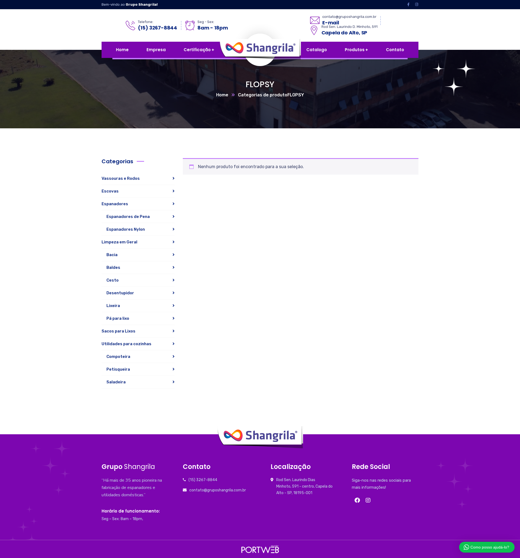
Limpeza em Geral (119, 242)
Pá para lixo (117, 318)
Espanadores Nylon (125, 229)
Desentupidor (120, 293)
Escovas (110, 191)
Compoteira (118, 356)
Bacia (112, 254)
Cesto (112, 280)
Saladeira (116, 382)
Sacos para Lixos (118, 331)
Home (222, 94)
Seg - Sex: (205, 22)
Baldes (113, 267)
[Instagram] (368, 500)
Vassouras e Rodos (121, 178)
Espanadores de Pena (128, 216)
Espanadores (115, 203)
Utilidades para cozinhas (126, 343)
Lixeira (113, 305)
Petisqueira (118, 369)
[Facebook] (357, 500)
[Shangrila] (285, 50)
